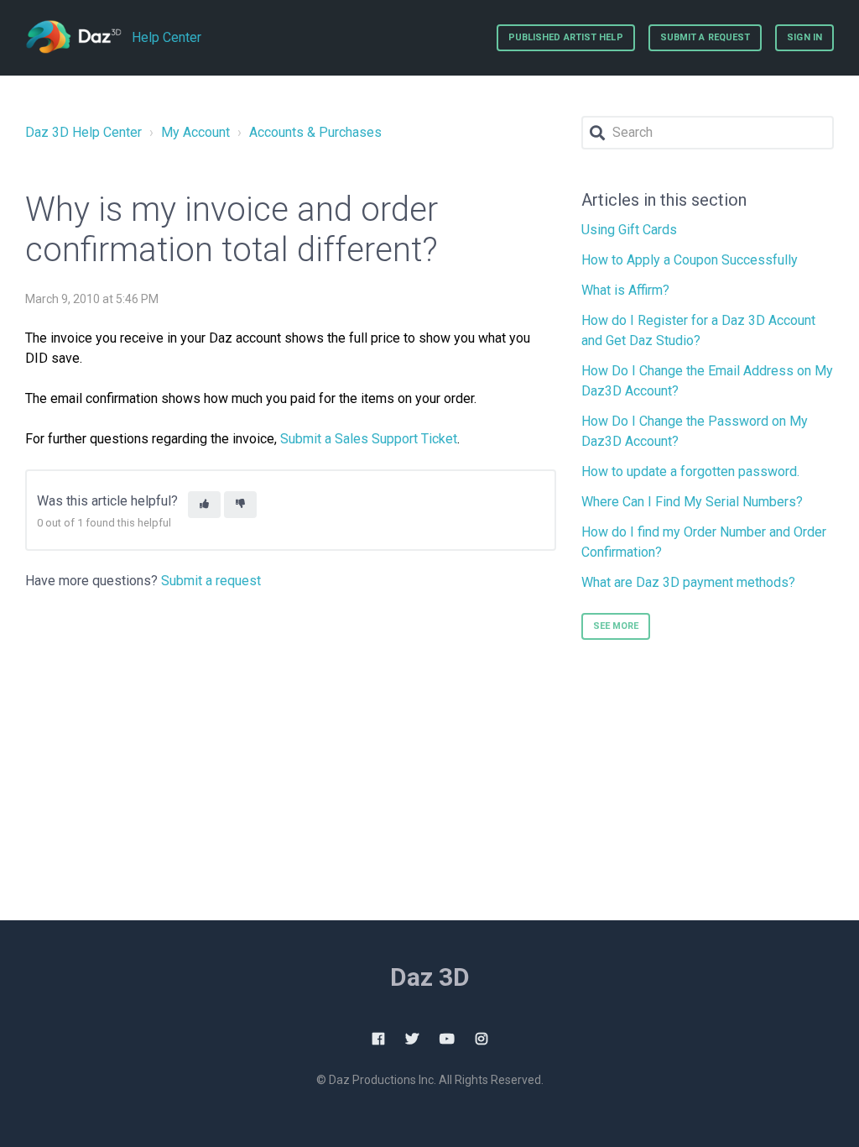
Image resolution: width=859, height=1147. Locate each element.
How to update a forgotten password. (690, 471)
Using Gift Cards (629, 230)
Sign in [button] (804, 37)
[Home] (73, 38)
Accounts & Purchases (315, 132)
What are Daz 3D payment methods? (688, 582)
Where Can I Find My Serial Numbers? (692, 502)
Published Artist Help (565, 37)
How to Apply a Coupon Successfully (689, 260)
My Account (195, 132)
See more (616, 626)
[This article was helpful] (204, 505)
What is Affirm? (625, 290)
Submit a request (705, 37)
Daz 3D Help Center (83, 132)
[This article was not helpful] (240, 505)
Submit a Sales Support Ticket (368, 439)
